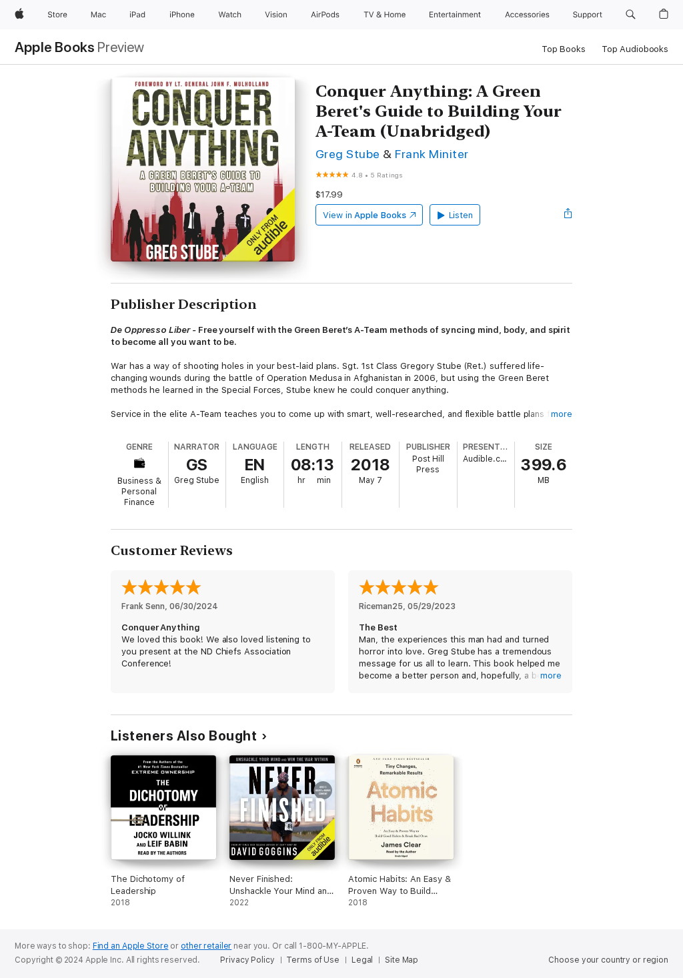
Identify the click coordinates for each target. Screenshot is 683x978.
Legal (362, 960)
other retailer (206, 946)
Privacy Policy (247, 960)
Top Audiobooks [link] (635, 49)
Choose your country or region (608, 960)
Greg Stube (347, 154)
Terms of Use (312, 960)
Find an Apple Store (131, 946)
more (561, 414)
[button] (630, 14)
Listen (461, 215)
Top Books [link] (564, 49)
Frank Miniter (431, 154)
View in (364, 215)
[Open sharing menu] (568, 214)
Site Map (401, 960)
